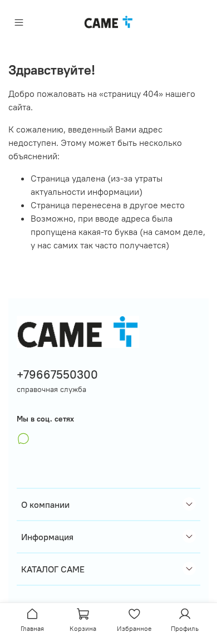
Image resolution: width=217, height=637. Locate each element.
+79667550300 (57, 374)
